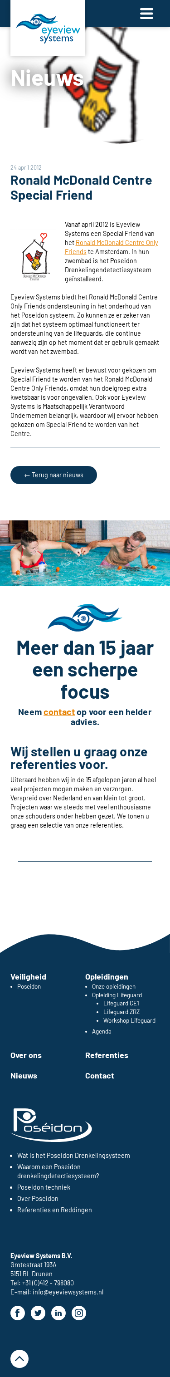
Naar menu (146, 13)
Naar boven (19, 1359)
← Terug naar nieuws (53, 475)
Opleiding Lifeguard (117, 995)
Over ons (26, 1055)
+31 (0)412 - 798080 (48, 1283)
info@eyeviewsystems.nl (68, 1292)
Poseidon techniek (43, 1187)
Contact (99, 1075)
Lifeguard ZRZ (121, 1011)
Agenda (102, 1031)
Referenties (106, 1055)
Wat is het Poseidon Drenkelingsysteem (73, 1155)
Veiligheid (28, 976)
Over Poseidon (37, 1198)
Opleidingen (106, 976)
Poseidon (29, 986)
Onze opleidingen (114, 986)
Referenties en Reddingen (54, 1210)
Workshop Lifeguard (129, 1020)
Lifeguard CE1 (121, 1003)
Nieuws (47, 76)
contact (59, 711)
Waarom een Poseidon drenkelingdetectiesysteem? (58, 1171)
